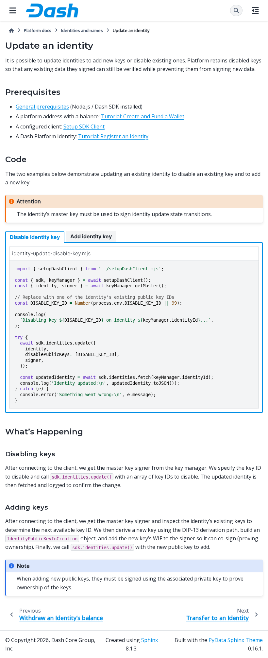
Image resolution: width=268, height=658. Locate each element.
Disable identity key (35, 237)
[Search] (236, 10)
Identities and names (82, 30)
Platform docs (37, 30)
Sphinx (149, 640)
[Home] (11, 30)
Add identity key (91, 236)
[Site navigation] (12, 10)
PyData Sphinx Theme (236, 640)
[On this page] (255, 10)
